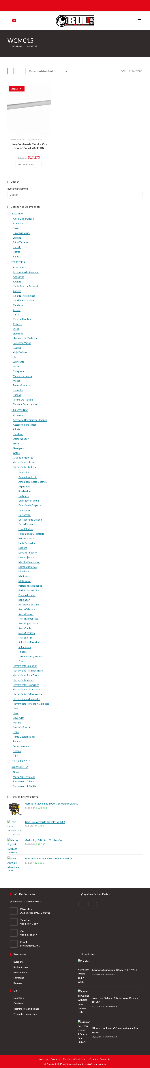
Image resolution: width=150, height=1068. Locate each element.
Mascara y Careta (22, 376)
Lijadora (22, 547)
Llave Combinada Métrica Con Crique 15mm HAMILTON (29, 146)
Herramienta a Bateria (24, 462)
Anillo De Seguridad (23, 218)
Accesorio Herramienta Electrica (30, 419)
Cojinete (17, 324)
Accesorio (18, 415)
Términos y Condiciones (26, 1008)
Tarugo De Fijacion (23, 399)
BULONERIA (18, 213)
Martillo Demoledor (29, 562)
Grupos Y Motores (23, 457)
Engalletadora (25, 529)
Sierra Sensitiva (26, 632)
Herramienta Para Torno (26, 675)
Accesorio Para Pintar (24, 424)
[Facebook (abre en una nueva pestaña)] (72, 5)
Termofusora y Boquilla (30, 656)
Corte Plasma (25, 524)
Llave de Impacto (27, 552)
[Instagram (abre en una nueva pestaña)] (77, 5)
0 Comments (111, 974)
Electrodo (18, 333)
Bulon (16, 228)
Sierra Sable (24, 628)
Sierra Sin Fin (25, 637)
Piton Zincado (20, 242)
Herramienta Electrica (24, 467)
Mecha (16, 380)
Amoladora (24, 472)
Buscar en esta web (18, 188)
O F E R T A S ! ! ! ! (38, 139)
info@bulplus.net (30, 945)
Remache (18, 390)
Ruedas (17, 394)
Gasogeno (18, 448)
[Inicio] (8, 46)
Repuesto (18, 741)
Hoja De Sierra (20, 352)
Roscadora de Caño (29, 604)
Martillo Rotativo (27, 566)
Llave (28, 139)
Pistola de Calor (26, 595)
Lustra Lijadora (26, 557)
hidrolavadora (26, 538)
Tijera (16, 755)
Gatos (16, 452)
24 (133, 71)
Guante (17, 347)
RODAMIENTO (20, 766)
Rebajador (24, 599)
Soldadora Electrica (28, 642)
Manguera (18, 371)
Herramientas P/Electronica (27, 694)
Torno (21, 661)
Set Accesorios (21, 746)
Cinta (16, 314)
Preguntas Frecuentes (25, 1014)
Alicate (16, 429)
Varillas (17, 256)
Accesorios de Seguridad (26, 272)
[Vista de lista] (19, 71)
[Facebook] (82, 904)
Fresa (16, 443)
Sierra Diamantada (28, 618)
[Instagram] (92, 904)
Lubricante (18, 361)
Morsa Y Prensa (21, 727)
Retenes (18, 983)
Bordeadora (24, 491)
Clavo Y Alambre (22, 319)
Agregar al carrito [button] (28, 164)
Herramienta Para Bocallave (28, 670)
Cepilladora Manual (28, 500)
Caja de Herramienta (24, 295)
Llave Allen (18, 717)
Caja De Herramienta (24, 300)
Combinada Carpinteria (31, 505)
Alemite (17, 281)
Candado (18, 305)
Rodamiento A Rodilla (24, 786)
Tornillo (17, 247)
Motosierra (24, 580)
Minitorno (23, 576)
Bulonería (19, 961)
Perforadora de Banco (30, 585)
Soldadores (24, 647)
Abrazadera (19, 267)
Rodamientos (21, 967)
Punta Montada (21, 385)
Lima (15, 708)
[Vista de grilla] (11, 71)
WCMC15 (32, 46)
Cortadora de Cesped (30, 519)
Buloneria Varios (21, 232)
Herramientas (21, 972)
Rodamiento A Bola (23, 781)
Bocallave (18, 434)
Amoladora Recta (27, 477)
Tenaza (17, 750)
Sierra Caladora (26, 609)
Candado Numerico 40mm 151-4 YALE (115, 969)
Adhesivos (18, 276)
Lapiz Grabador (26, 543)
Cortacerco (24, 514)
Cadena (17, 290)
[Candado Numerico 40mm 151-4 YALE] (84, 971)
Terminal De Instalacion (25, 404)
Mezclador (24, 571)
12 (129, 71)
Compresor (24, 510)
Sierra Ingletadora (28, 623)
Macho (16, 366)
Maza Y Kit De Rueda (24, 776)
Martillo (17, 722)
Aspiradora (24, 486)
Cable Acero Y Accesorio (26, 286)
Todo (139, 71)
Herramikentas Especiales (26, 698)
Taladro (22, 651)
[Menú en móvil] (140, 21)
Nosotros (19, 997)
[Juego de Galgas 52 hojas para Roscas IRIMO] (84, 1002)
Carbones (23, 496)
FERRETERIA (18, 262)
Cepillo (16, 309)
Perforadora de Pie (28, 590)
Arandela (18, 223)
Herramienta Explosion (25, 665)
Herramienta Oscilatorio (31, 533)
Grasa (16, 772)
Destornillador (21, 438)
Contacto (19, 1003)
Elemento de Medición (25, 338)
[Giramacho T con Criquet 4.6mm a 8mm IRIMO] (84, 1032)
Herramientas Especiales (26, 684)
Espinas (17, 237)
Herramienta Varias (23, 680)
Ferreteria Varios (22, 342)
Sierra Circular (25, 614)
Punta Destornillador (24, 736)
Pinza (16, 731)
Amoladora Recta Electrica (32, 481)
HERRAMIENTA (18, 139)
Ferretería (19, 977)
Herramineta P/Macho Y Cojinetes (31, 703)
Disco (16, 328)
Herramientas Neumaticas (26, 689)
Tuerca (16, 251)
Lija (14, 357)
